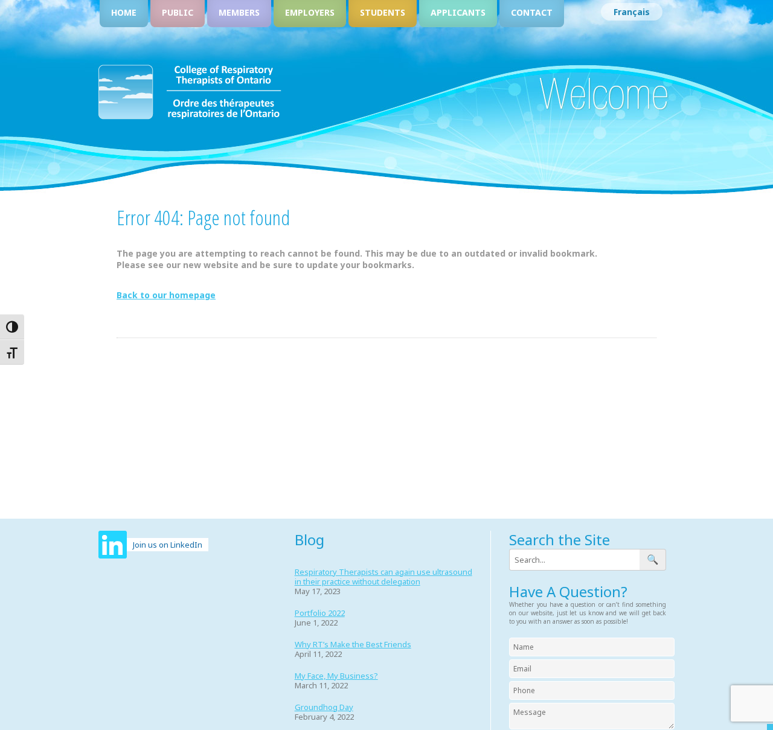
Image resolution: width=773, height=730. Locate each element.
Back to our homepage (166, 295)
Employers (310, 12)
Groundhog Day (324, 707)
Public (177, 12)
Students (382, 12)
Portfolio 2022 (320, 612)
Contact (532, 12)
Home (123, 12)
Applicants (458, 12)
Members (239, 12)
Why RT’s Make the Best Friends (353, 644)
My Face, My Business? (336, 675)
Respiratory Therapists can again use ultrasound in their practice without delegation (383, 576)
